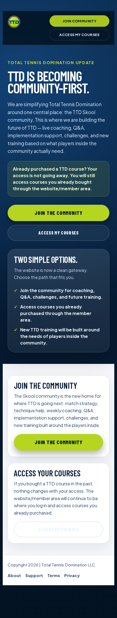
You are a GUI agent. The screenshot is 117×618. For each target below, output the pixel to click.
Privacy (72, 575)
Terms (53, 575)
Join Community (79, 21)
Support (34, 575)
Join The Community (58, 213)
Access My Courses (79, 34)
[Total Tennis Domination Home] (14, 21)
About (14, 575)
